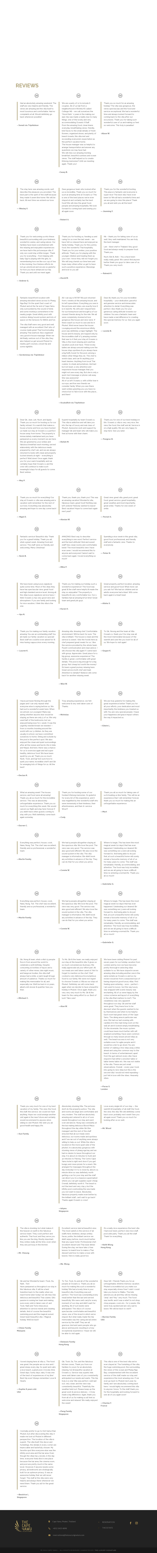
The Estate (102, 7)
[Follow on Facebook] (130, 1523)
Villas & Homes (84, 7)
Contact (136, 7)
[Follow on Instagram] (136, 1523)
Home (69, 7)
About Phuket (119, 7)
